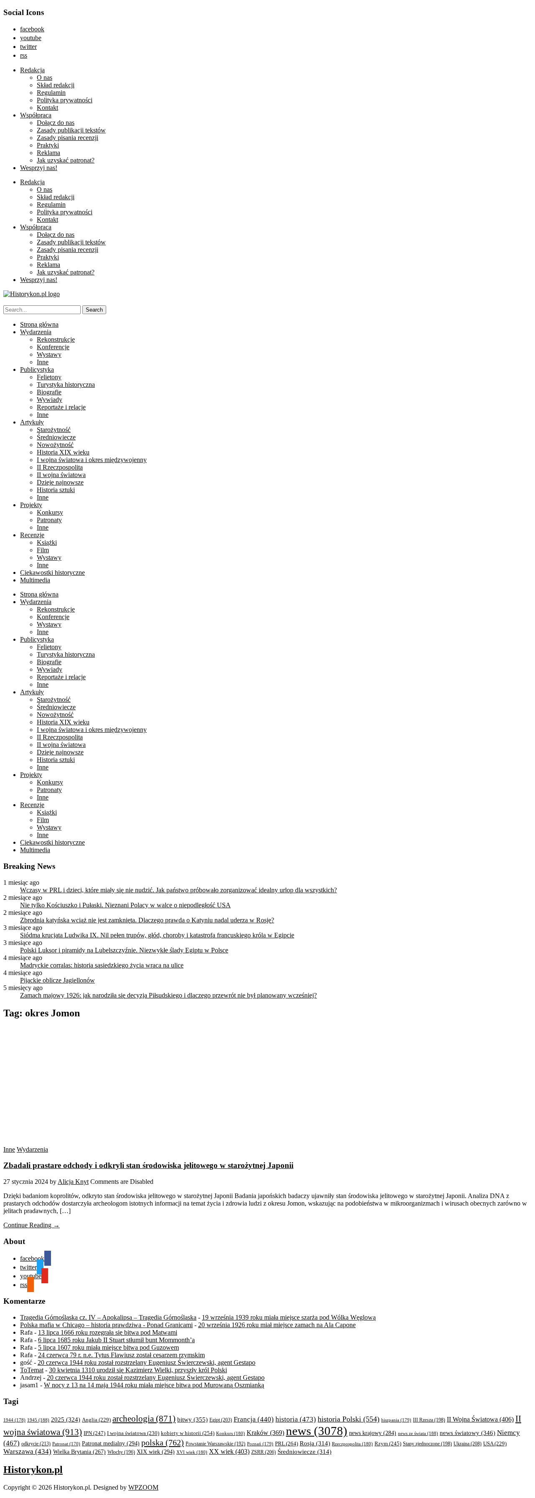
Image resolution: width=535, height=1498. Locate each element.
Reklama (48, 152)
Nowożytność (55, 444)
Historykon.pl (33, 1469)
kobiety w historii (187, 1433)
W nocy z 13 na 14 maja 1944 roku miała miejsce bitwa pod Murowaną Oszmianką (154, 1385)
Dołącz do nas (55, 122)
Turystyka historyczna (66, 384)
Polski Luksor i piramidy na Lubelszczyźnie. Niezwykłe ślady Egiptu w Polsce (124, 950)
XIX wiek (156, 1451)
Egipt (220, 1420)
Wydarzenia (35, 331)
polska (162, 1442)
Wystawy (49, 354)
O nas (44, 77)
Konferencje (53, 346)
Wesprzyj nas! (38, 167)
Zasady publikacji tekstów (71, 130)
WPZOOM (143, 1487)
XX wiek (229, 1451)
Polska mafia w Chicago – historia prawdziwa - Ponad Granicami (106, 1324)
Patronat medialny (111, 1443)
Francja (254, 1419)
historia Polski (349, 1419)
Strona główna (39, 324)
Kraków (265, 1432)
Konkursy (50, 512)
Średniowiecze (56, 437)
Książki (47, 542)
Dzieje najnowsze (60, 482)
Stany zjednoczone (427, 1444)
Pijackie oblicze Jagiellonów (57, 980)
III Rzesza (429, 1420)
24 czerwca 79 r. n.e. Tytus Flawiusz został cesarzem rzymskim (121, 1354)
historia (295, 1419)
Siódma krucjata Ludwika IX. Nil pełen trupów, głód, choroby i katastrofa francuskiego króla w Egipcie (157, 935)
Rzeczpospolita (352, 1443)
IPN (94, 1433)
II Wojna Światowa (480, 1419)
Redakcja (32, 70)
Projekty (31, 504)
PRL (286, 1443)
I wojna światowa (133, 1433)
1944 (14, 1419)
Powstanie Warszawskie (215, 1443)
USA (495, 1444)
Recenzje (32, 534)
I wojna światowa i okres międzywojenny (92, 459)
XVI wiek (191, 1452)
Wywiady (49, 399)
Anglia (96, 1420)
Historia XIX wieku (63, 452)
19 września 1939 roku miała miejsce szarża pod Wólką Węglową (289, 1317)
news (316, 1430)
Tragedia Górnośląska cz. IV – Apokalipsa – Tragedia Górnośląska (108, 1317)
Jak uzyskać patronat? (65, 160)
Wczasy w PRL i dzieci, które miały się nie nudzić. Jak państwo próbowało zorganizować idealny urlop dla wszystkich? (178, 890)
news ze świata (418, 1433)
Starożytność (54, 429)
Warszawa (27, 1451)
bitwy (192, 1419)
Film (43, 549)
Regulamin (51, 92)
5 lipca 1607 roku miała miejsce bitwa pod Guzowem (108, 1347)
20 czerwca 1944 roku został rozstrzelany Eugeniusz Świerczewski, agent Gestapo (146, 1362)
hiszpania (396, 1419)
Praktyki (48, 145)
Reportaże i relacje (61, 407)
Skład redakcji (55, 85)
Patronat (66, 1444)
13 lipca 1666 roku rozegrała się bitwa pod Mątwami (107, 1332)
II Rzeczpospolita (60, 467)
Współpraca (35, 115)
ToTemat (31, 1370)
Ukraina (467, 1444)
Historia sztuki (56, 489)
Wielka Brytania (79, 1452)
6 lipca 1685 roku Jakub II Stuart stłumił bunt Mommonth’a (116, 1339)
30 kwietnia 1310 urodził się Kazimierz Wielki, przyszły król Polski (138, 1370)
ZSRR (263, 1452)
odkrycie (36, 1444)
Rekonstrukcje (56, 339)
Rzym (387, 1443)
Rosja (315, 1443)
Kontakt (47, 107)
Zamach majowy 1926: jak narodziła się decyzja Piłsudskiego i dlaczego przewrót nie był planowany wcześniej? (168, 995)
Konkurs (230, 1433)
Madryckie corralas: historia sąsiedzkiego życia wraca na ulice (101, 965)
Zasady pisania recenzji (67, 137)
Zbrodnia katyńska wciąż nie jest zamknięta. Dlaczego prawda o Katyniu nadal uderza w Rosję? (147, 920)
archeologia (144, 1419)
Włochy (121, 1452)
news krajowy (372, 1433)
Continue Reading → (31, 1225)
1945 (38, 1419)
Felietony (49, 377)
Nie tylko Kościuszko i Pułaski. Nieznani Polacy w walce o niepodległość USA (125, 905)
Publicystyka (37, 369)
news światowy (467, 1432)
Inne (42, 362)
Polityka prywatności (64, 100)
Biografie (49, 392)
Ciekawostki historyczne (52, 572)
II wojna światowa (61, 474)
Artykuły (32, 422)
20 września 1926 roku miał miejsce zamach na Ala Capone (277, 1324)
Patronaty (49, 519)
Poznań (260, 1443)
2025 (65, 1419)
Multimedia (35, 580)
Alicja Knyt (73, 1181)
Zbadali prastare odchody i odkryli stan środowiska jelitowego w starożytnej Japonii (148, 1165)
